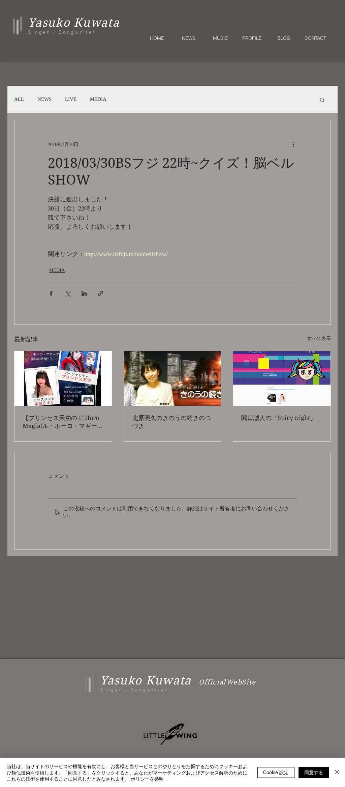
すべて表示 (319, 338)
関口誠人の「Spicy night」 (278, 417)
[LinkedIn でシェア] (84, 293)
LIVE (70, 99)
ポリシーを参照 (147, 778)
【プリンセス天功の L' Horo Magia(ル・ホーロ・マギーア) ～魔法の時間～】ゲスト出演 (61, 422)
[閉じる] (337, 772)
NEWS (44, 99)
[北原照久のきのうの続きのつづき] (172, 378)
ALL (19, 99)
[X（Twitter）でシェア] (67, 293)
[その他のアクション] (293, 144)
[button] (322, 99)
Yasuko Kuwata (145, 680)
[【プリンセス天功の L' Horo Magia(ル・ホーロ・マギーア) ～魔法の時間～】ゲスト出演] (63, 378)
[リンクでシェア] (100, 293)
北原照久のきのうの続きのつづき (171, 421)
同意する (313, 772)
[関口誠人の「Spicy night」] (282, 378)
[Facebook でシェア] (51, 293)
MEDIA (98, 99)
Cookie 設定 (276, 772)
